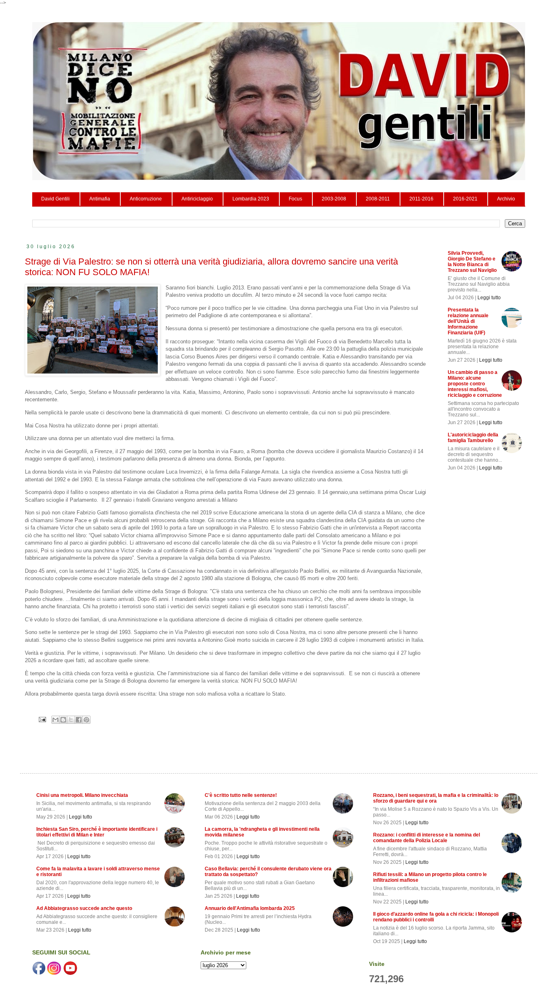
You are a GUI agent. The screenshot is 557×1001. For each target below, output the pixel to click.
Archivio (506, 199)
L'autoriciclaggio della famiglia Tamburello (473, 437)
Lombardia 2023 (250, 199)
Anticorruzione (146, 199)
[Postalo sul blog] (63, 720)
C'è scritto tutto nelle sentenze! (241, 795)
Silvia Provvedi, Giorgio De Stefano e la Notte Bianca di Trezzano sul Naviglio (472, 261)
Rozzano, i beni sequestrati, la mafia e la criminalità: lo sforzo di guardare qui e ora (435, 798)
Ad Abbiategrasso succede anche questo (84, 908)
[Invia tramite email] (55, 720)
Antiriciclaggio (197, 199)
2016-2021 (465, 199)
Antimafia (99, 199)
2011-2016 (421, 199)
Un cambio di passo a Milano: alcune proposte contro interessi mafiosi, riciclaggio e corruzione (475, 383)
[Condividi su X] (71, 720)
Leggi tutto (489, 297)
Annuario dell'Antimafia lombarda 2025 (250, 908)
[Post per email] (42, 719)
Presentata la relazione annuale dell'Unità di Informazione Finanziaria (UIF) (468, 321)
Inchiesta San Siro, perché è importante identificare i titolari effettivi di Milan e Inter (96, 832)
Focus (295, 199)
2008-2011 (378, 199)
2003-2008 (334, 199)
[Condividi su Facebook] (79, 720)
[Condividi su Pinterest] (86, 720)
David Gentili (55, 199)
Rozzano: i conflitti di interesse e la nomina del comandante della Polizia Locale (426, 837)
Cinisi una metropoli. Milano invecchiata (82, 795)
